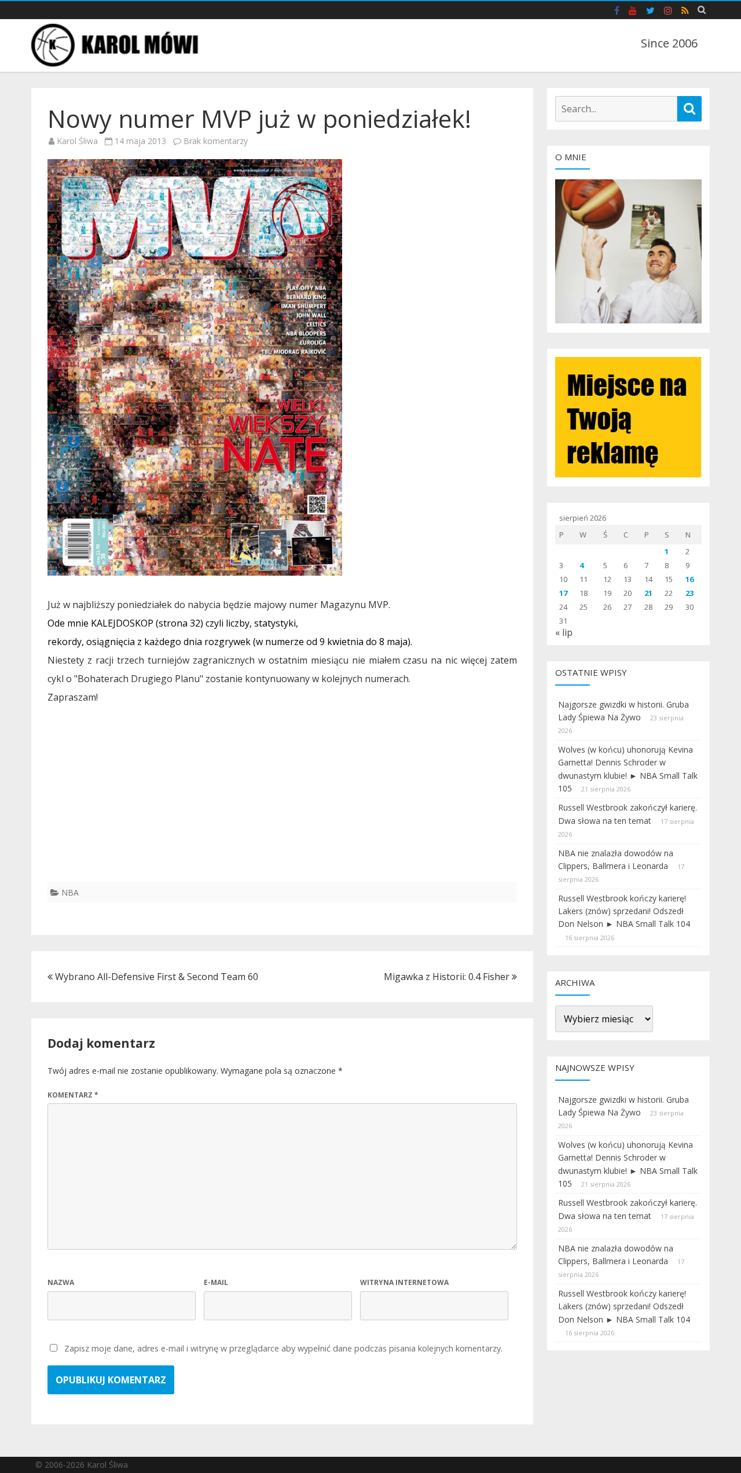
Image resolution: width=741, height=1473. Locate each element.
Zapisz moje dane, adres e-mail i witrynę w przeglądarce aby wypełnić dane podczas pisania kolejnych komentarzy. (283, 1348)
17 (563, 593)
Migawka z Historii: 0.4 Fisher (448, 976)
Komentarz (72, 1095)
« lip (564, 632)
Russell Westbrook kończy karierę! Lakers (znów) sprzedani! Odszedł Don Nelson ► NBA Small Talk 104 (624, 911)
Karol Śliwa (77, 140)
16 (689, 579)
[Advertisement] (282, 801)
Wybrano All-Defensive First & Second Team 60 (155, 976)
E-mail (216, 1282)
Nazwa (60, 1282)
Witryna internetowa (404, 1282)
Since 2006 (669, 43)
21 (648, 593)
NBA (70, 892)
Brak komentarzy (216, 140)
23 (689, 593)
